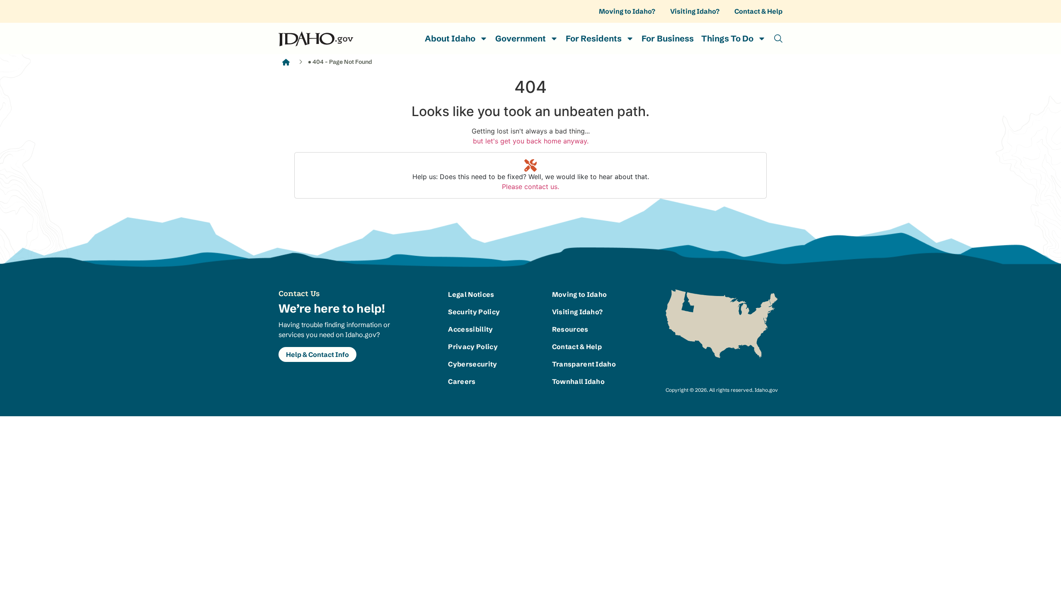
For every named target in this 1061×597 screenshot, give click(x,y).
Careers (461, 381)
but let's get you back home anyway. (531, 141)
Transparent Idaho (582, 364)
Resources (570, 329)
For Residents (594, 38)
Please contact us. (530, 186)
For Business (667, 38)
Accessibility (470, 329)
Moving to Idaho (579, 294)
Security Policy (474, 312)
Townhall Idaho (578, 381)
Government (520, 38)
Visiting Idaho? (694, 11)
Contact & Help (758, 11)
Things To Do (727, 38)
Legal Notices (471, 294)
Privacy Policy (472, 346)
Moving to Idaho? (627, 11)
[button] (778, 38)
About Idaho (450, 38)
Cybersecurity (472, 364)
